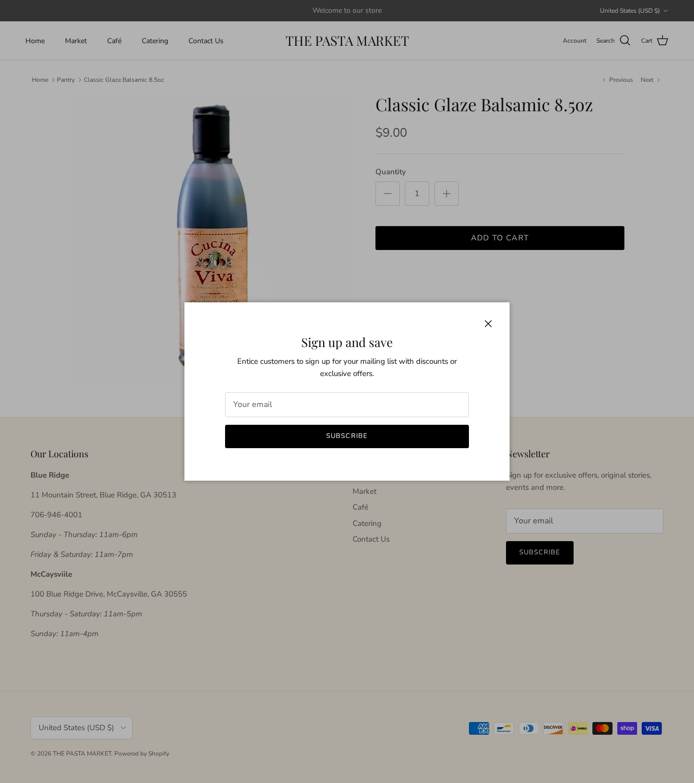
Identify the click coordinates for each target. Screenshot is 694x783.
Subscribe (346, 436)
